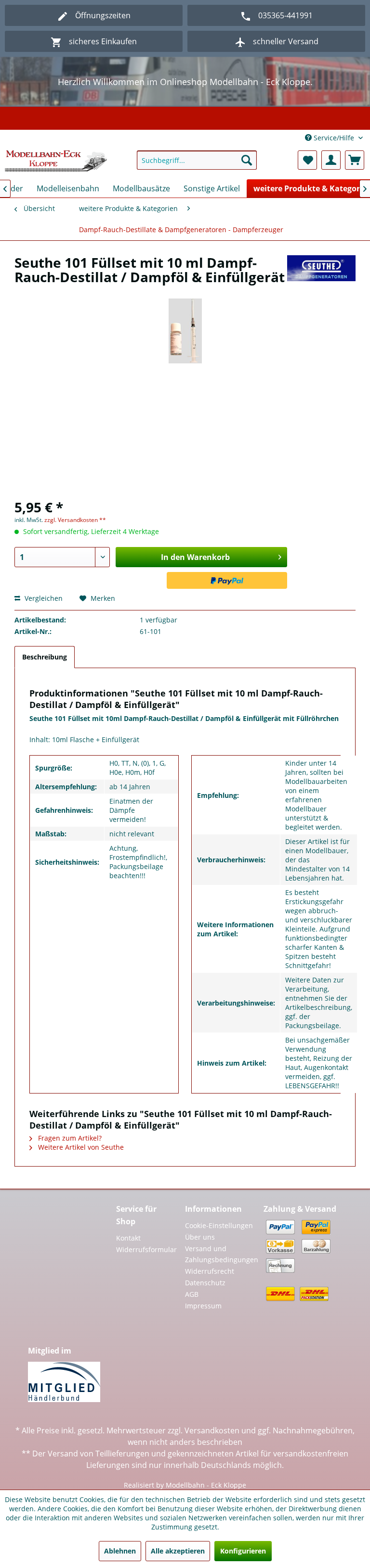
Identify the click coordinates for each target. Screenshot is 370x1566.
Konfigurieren (243, 1550)
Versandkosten (212, 1430)
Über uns (200, 1237)
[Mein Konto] (331, 160)
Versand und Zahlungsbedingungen (221, 1254)
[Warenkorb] (354, 160)
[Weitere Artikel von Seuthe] (321, 272)
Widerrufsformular (145, 1249)
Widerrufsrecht (209, 1271)
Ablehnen (120, 1550)
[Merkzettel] (307, 160)
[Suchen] (247, 160)
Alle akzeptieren (178, 1550)
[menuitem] (197, 160)
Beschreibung (44, 656)
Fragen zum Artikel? (69, 1138)
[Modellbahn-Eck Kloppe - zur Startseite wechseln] (56, 162)
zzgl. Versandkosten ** (75, 520)
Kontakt (128, 1238)
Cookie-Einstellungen (219, 1225)
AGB (191, 1294)
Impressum (203, 1305)
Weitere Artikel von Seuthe (80, 1147)
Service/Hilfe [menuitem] (334, 137)
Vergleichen (43, 598)
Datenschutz (205, 1282)
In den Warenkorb (195, 557)
